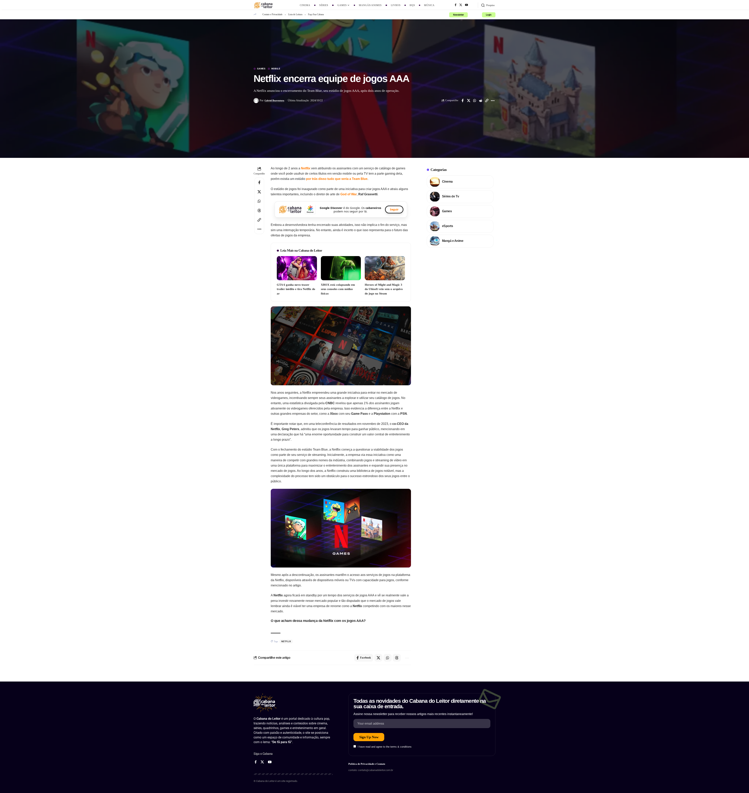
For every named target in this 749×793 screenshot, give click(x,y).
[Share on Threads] (259, 210)
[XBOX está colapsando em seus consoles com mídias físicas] (341, 268)
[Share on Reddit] (480, 100)
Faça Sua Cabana (316, 14)
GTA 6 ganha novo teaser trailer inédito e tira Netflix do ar (296, 289)
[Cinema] (435, 182)
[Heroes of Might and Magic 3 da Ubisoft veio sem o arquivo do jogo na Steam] (385, 268)
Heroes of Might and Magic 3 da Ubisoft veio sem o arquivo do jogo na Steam (384, 289)
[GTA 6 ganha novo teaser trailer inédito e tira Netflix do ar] (297, 268)
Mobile (275, 69)
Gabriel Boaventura (274, 100)
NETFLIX (286, 641)
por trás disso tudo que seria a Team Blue (336, 178)
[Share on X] (468, 100)
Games (261, 69)
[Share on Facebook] (462, 100)
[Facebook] (455, 5)
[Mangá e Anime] (435, 241)
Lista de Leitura (295, 14)
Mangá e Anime (452, 240)
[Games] (435, 211)
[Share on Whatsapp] (474, 100)
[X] (460, 5)
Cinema (447, 181)
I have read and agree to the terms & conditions (385, 746)
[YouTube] (466, 5)
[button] (487, 5)
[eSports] (435, 226)
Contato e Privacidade (272, 14)
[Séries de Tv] (435, 197)
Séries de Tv (450, 196)
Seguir (394, 209)
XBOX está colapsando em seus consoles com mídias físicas (338, 289)
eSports (447, 226)
